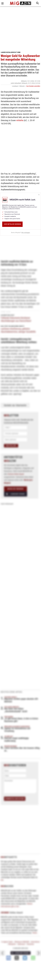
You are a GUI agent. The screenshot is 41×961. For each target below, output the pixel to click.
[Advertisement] (20, 28)
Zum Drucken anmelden (33, 86)
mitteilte (19, 120)
